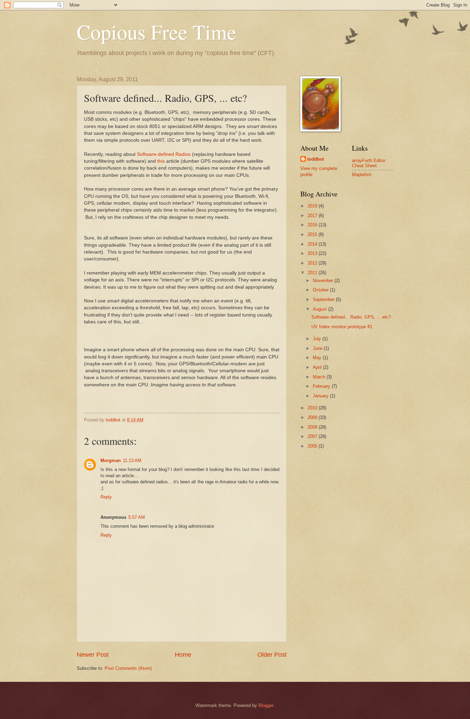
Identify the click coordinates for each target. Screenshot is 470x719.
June (318, 348)
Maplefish (361, 174)
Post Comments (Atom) (128, 668)
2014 (313, 244)
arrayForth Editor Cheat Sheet (368, 163)
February (322, 386)
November (323, 280)
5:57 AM (136, 517)
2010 (313, 407)
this (161, 161)
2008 (313, 427)
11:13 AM (132, 460)
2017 (313, 215)
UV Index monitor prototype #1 (341, 326)
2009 (313, 417)
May (318, 357)
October (321, 289)
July (317, 338)
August (320, 309)
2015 (313, 234)
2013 (313, 253)
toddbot (315, 159)
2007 (313, 436)
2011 (313, 272)
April (318, 367)
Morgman (110, 460)
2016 (313, 224)
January (321, 395)
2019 (313, 205)
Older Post (272, 654)
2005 (313, 446)
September (324, 299)
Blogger (265, 705)
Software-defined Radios (164, 154)
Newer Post (93, 654)
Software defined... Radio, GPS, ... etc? (351, 317)
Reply (106, 497)
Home (183, 654)
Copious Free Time (156, 31)
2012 (313, 263)
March (320, 376)
